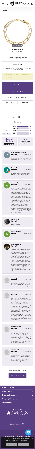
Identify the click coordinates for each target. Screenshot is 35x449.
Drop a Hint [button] (17, 91)
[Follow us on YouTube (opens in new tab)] (8, 413)
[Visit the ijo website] (18, 424)
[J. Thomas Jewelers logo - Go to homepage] (17, 4)
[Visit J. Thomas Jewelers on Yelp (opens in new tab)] (21, 413)
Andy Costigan (15, 183)
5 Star (14, 126)
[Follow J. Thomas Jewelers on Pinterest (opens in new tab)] (17, 413)
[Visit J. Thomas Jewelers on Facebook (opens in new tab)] (13, 413)
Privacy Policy (22, 433)
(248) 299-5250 (17, 51)
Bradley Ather (15, 168)
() (30, 126)
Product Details (17, 117)
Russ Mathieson (16, 326)
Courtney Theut (16, 244)
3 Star (14, 130)
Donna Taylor (15, 219)
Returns (25, 102)
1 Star (14, 134)
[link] (7, 3)
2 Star (14, 132)
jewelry (5, 10)
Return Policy (13, 433)
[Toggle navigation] (3, 3)
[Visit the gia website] (12, 424)
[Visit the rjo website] (23, 424)
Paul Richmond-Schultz (18, 152)
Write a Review (17, 375)
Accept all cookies (24, 445)
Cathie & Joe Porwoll (17, 293)
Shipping (9, 102)
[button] (26, 3)
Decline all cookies (11, 445)
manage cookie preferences (19, 440)
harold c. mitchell (16, 349)
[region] (17, 32)
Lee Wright (14, 278)
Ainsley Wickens (16, 231)
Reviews (17, 122)
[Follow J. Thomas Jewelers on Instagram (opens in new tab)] (26, 413)
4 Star (14, 128)
